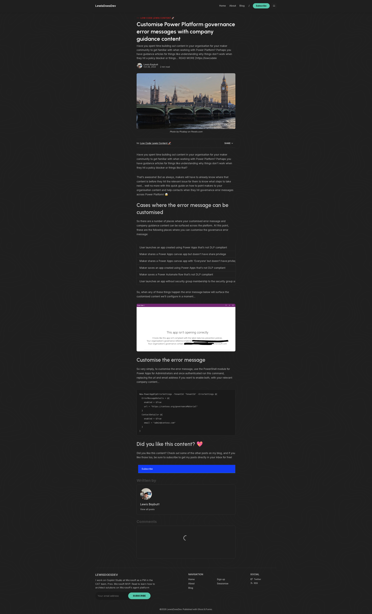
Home (222, 5)
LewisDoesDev (174, 609)
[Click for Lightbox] (186, 327)
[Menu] (274, 5)
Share (227, 143)
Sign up (221, 579)
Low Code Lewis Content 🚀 (157, 18)
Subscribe (261, 6)
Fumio (209, 609)
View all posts (147, 509)
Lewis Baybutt (151, 64)
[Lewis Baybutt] (139, 66)
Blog (242, 5)
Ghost (201, 609)
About (232, 5)
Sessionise (222, 583)
